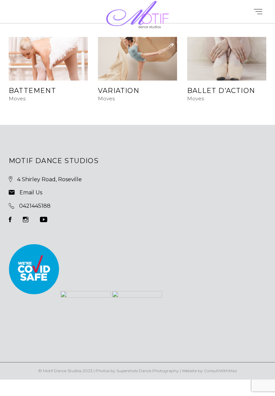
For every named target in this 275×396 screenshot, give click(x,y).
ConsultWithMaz (220, 370)
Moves (17, 98)
